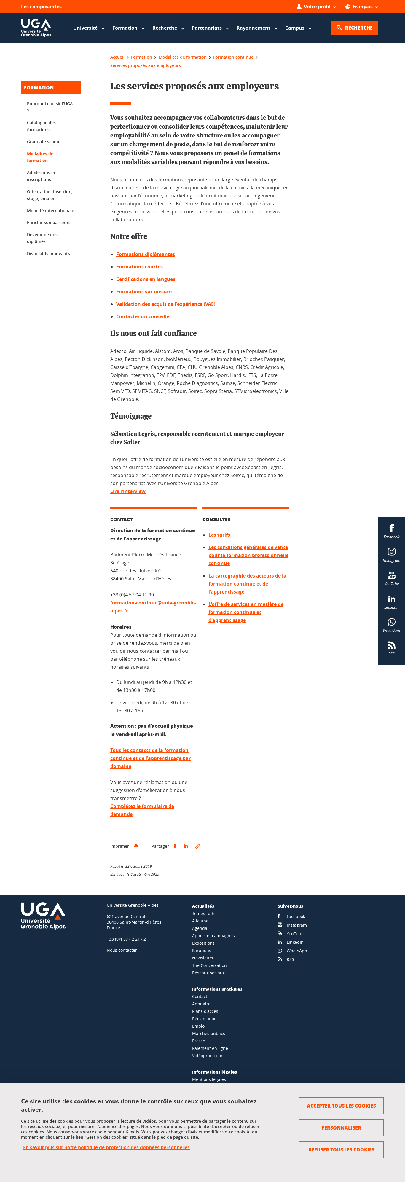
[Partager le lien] (197, 846)
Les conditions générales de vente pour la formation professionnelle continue (248, 555)
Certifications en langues (145, 279)
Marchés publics (208, 1033)
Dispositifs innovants (48, 253)
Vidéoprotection (208, 1055)
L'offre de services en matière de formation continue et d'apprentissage (245, 612)
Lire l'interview (128, 491)
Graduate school (43, 141)
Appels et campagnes (213, 935)
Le (211, 535)
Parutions (201, 950)
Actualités (203, 906)
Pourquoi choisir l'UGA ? (50, 107)
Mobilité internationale (50, 210)
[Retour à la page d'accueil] (36, 27)
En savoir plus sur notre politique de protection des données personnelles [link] (106, 1147)
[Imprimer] (136, 846)
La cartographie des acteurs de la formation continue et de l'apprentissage (247, 583)
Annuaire (201, 1004)
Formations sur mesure (144, 291)
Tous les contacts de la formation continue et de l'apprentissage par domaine (150, 758)
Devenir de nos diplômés (42, 238)
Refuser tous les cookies (341, 1149)
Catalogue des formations (41, 126)
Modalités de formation (40, 157)
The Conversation (209, 965)
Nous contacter (122, 950)
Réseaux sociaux (208, 972)
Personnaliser (341, 1127)
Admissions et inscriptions (41, 176)
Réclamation (204, 1018)
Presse (198, 1041)
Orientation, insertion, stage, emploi (50, 195)
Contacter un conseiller (143, 316)
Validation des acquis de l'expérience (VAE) (165, 304)
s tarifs (222, 535)
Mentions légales (209, 1079)
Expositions (203, 943)
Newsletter (203, 958)
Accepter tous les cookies (341, 1105)
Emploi (199, 1026)
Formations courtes (139, 266)
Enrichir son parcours (49, 222)
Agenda (199, 928)
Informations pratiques (217, 989)
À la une (200, 921)
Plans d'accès (205, 1011)
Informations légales (214, 1072)
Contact (199, 996)
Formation (39, 87)
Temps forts (204, 913)
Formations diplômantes (145, 254)
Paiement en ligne (210, 1048)
